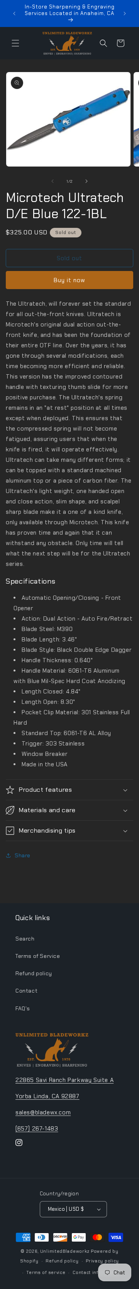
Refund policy (33, 973)
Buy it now (69, 280)
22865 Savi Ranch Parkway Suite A (64, 1080)
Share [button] (23, 855)
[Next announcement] (124, 13)
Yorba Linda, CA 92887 (47, 1096)
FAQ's (22, 1008)
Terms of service (45, 1272)
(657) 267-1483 (36, 1129)
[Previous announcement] (14, 13)
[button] (15, 43)
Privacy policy (102, 1261)
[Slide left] (52, 181)
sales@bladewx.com (43, 1112)
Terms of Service (37, 955)
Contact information (96, 1272)
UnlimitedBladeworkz (65, 1251)
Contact (26, 990)
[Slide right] (86, 181)
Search (25, 938)
